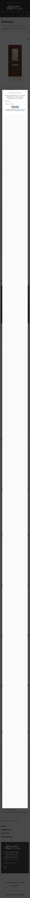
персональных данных (19, 110)
